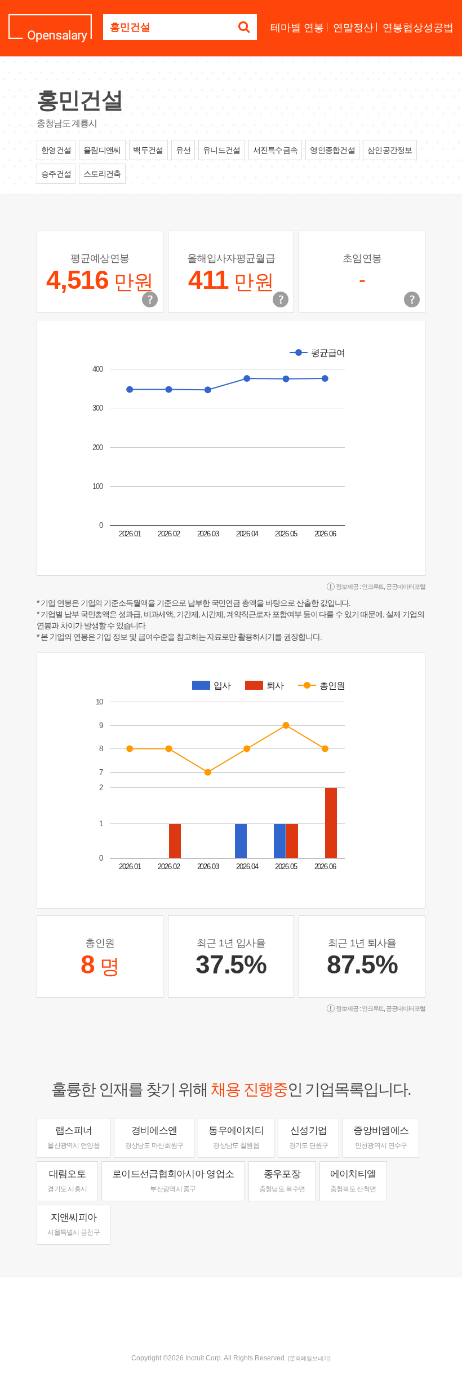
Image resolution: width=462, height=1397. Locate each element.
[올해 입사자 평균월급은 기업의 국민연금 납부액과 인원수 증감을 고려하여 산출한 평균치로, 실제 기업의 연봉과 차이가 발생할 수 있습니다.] (280, 299)
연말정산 (353, 27)
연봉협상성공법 (418, 27)
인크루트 (373, 586)
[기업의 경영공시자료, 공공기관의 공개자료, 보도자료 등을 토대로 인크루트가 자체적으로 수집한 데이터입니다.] (412, 299)
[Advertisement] (231, 1314)
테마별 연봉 (297, 27)
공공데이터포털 (405, 586)
